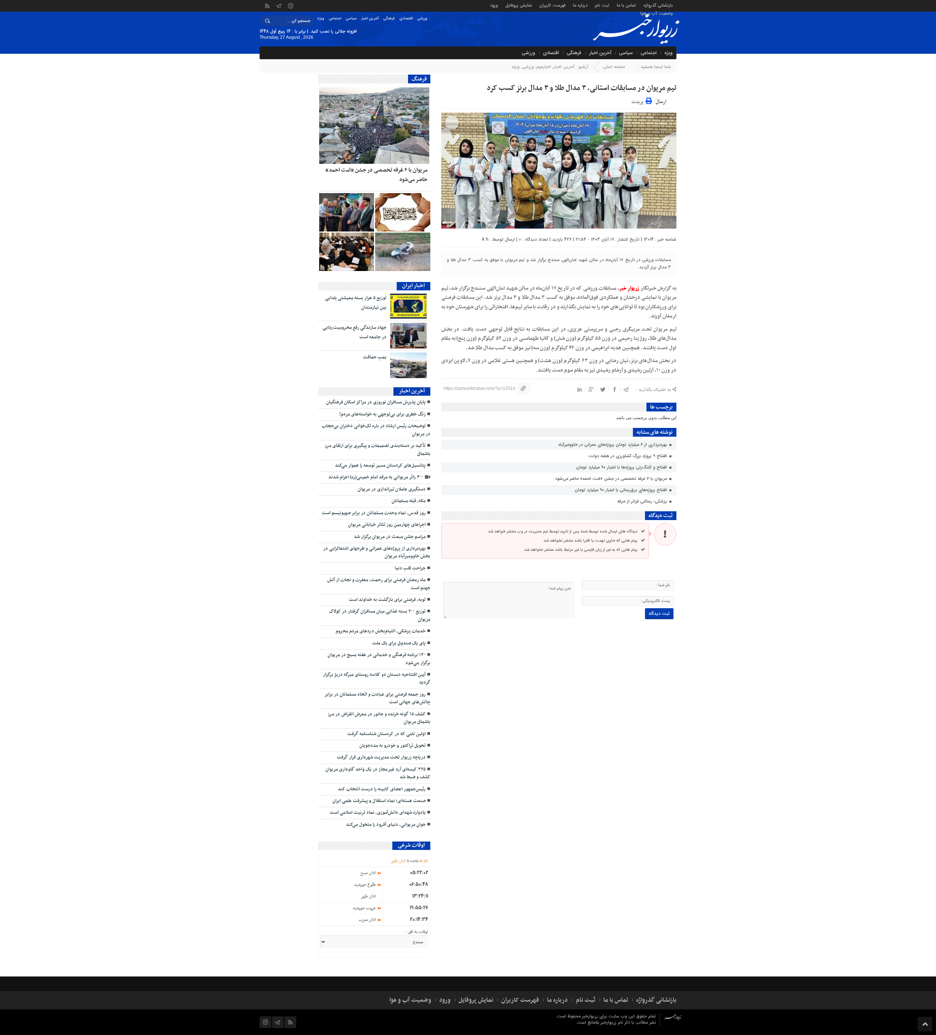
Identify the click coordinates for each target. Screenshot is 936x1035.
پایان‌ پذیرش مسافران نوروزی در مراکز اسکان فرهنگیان (376, 402)
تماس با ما (626, 5)
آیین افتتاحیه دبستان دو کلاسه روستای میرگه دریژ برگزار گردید (376, 678)
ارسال (661, 101)
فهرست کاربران (552, 5)
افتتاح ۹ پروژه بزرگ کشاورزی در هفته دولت (628, 455)
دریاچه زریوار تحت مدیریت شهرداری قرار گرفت (381, 757)
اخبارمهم (543, 66)
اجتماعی (335, 18)
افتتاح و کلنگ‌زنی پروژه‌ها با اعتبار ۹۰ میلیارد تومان (622, 467)
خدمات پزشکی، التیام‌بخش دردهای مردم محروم (381, 631)
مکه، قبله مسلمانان (409, 501)
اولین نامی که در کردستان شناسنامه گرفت (386, 734)
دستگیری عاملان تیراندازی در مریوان (392, 489)
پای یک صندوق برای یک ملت (399, 643)
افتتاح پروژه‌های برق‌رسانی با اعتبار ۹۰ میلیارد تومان (621, 489)
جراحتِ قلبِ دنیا (410, 568)
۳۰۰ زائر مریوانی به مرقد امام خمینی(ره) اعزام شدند (375, 477)
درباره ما (580, 5)
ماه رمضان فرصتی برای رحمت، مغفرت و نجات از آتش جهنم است (378, 584)
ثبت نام (602, 5)
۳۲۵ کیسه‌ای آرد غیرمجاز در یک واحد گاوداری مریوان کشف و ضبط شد (377, 773)
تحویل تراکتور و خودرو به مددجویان (392, 746)
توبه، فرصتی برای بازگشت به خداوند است (387, 600)
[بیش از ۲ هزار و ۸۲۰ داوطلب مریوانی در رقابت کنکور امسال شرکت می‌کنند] (346, 252)
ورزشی (422, 18)
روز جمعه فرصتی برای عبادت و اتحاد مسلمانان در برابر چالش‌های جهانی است (377, 698)
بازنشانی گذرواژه (658, 5)
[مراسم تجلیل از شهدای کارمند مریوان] (346, 212)
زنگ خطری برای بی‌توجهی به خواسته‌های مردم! (381, 414)
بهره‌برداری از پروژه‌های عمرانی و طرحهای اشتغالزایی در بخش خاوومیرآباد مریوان (376, 552)
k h (485, 239)
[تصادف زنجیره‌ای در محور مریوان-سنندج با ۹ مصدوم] (402, 252)
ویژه (320, 18)
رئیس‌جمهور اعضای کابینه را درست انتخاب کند (382, 789)
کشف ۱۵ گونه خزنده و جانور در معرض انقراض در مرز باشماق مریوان (379, 718)
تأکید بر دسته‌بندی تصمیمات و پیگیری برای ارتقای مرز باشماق (377, 450)
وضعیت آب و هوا (656, 13)
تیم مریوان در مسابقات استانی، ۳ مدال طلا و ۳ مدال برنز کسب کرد (581, 88)
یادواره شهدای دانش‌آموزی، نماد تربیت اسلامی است (378, 813)
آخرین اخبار (370, 18)
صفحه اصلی (614, 66)
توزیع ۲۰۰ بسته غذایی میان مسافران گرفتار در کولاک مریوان (379, 615)
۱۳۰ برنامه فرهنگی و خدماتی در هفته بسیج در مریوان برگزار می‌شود (379, 659)
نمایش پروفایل (518, 5)
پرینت (638, 101)
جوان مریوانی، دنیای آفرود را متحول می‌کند (386, 825)
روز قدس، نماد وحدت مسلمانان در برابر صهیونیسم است (374, 513)
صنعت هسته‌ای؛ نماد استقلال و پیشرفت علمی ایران (379, 801)
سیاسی (351, 18)
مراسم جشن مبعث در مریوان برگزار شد (390, 537)
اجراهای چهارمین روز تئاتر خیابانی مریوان (387, 525)
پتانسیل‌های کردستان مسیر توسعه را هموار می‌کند (380, 466)
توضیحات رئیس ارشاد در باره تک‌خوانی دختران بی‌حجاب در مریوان (376, 430)
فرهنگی (389, 18)
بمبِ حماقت (374, 357)
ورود (494, 5)
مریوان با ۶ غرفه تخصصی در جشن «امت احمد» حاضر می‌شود (611, 478)
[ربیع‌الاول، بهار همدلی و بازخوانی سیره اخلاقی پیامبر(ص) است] (402, 212)
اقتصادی (406, 18)
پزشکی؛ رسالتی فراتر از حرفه (642, 501)
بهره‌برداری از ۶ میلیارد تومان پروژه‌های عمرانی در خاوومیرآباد (613, 444)
